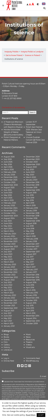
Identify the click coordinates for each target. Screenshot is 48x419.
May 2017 (30, 262)
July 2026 (8, 159)
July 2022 (8, 282)
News (28, 337)
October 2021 (9, 305)
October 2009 (32, 323)
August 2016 (31, 282)
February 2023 (10, 264)
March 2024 (9, 231)
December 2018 (32, 213)
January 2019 (31, 211)
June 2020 (30, 172)
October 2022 (9, 275)
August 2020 (31, 167)
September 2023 (11, 246)
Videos (29, 345)
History (7, 347)
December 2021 (10, 300)
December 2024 (10, 208)
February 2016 (32, 293)
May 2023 (8, 257)
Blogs (6, 334)
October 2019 (31, 187)
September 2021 (10, 308)
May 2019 (30, 200)
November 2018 (32, 216)
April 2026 (8, 167)
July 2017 (29, 257)
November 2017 (32, 246)
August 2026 (9, 157)
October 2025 (9, 182)
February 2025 (10, 203)
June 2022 (8, 285)
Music (28, 334)
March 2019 (31, 205)
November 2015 (32, 298)
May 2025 (8, 195)
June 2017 (30, 259)
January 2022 (9, 298)
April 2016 (30, 287)
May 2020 (30, 175)
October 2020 (32, 162)
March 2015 (30, 313)
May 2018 (30, 231)
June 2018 (30, 228)
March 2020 (31, 177)
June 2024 (8, 223)
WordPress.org (32, 361)
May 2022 (8, 287)
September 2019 (33, 190)
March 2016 (31, 290)
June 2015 (30, 308)
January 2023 (9, 267)
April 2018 (30, 234)
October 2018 (31, 218)
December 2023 (10, 239)
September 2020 (33, 164)
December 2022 (10, 270)
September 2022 (11, 277)
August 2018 (31, 223)
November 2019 (32, 185)
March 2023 (9, 262)
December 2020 (33, 157)
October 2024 (10, 213)
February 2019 (32, 208)
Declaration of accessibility (13, 107)
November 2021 (10, 303)
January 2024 (9, 236)
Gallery (7, 345)
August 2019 (31, 193)
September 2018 (33, 221)
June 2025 (8, 193)
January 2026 (9, 175)
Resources (30, 339)
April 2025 (8, 198)
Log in (6, 358)
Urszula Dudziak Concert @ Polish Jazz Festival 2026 (35, 140)
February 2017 (32, 270)
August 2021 (9, 311)
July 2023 (8, 252)
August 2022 (9, 280)
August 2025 (9, 187)
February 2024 (10, 234)
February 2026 (10, 172)
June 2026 (8, 162)
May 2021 (7, 318)
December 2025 (10, 177)
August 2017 (31, 254)
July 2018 (30, 226)
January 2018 (31, 241)
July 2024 (8, 221)
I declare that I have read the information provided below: (23, 381)
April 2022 (8, 290)
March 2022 (9, 293)
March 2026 (9, 169)
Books (6, 337)
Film (6, 342)
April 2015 (30, 311)
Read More (31, 415)
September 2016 (33, 280)
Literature (8, 350)
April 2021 (8, 321)
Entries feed (9, 361)
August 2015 (31, 303)
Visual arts (30, 347)
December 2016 (32, 275)
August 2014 (31, 318)
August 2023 (9, 249)
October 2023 (9, 244)
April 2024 (8, 228)
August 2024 (9, 218)
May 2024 (8, 226)
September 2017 (33, 252)
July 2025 (8, 190)
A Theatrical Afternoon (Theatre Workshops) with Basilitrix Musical (13, 124)
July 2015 (29, 305)
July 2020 (30, 169)
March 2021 (8, 323)
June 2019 (30, 198)
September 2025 (11, 185)
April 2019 (30, 203)
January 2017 (31, 272)
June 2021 (8, 316)
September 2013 (33, 321)
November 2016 (32, 277)
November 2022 (10, 272)
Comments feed (33, 358)
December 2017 (32, 244)
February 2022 (10, 295)
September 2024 (11, 216)
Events (6, 339)
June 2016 (30, 285)
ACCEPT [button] (41, 415)
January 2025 (9, 205)
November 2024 (10, 211)
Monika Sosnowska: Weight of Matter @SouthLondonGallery (13, 132)
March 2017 (30, 267)
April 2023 (8, 259)
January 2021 (9, 326)
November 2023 (10, 241)
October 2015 (31, 300)
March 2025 (9, 200)
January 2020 (31, 180)
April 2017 (30, 264)
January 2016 (31, 295)
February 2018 (32, 239)
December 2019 (32, 182)
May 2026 (8, 164)
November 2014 (32, 316)
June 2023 (8, 254)
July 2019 (30, 195)
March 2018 (31, 236)
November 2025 (10, 180)
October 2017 (31, 249)
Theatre (29, 342)
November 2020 (33, 159)
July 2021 (7, 313)
